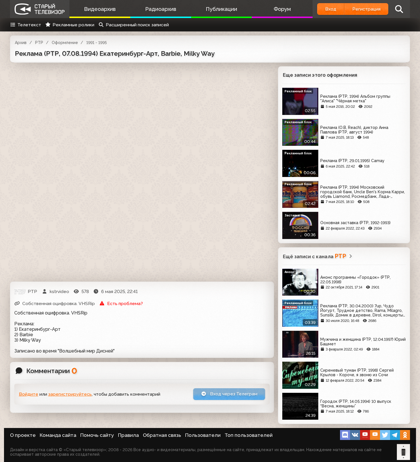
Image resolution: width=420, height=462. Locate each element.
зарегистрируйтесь (70, 394)
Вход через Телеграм (233, 394)
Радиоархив (160, 9)
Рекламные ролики (73, 24)
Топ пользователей (249, 435)
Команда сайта (58, 435)
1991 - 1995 (96, 42)
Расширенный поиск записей (137, 24)
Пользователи (203, 435)
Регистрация (366, 9)
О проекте (23, 435)
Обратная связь (162, 435)
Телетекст (29, 24)
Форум (282, 9)
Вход (330, 9)
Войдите (28, 394)
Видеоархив (100, 9)
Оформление (65, 42)
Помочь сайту (97, 435)
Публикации (221, 9)
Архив (21, 42)
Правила (128, 435)
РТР (39, 42)
